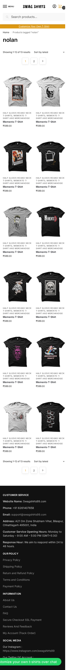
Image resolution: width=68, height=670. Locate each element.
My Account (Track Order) (19, 633)
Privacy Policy (11, 559)
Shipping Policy (12, 566)
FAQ (5, 613)
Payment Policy (12, 586)
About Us (8, 600)
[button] (60, 6)
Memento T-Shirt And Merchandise (16, 181)
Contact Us (10, 606)
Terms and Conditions (16, 579)
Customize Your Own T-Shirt (34, 26)
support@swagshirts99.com (28, 514)
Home (6, 32)
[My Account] (54, 6)
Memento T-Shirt (13, 121)
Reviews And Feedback (17, 626)
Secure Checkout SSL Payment (22, 619)
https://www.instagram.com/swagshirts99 (29, 650)
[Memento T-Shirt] (17, 89)
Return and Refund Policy (18, 573)
